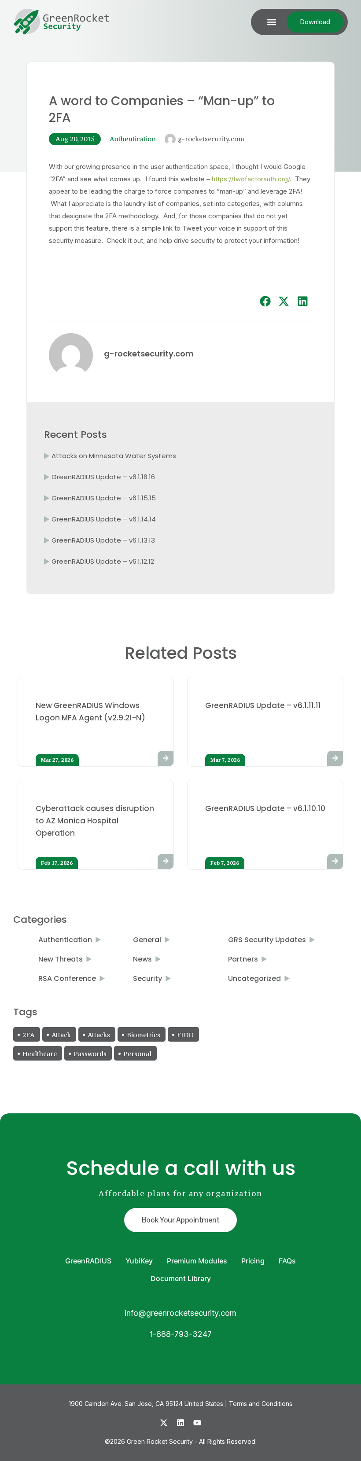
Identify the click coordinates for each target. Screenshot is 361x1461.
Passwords (90, 1054)
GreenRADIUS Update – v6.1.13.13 (103, 540)
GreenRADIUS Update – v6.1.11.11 (263, 705)
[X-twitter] (164, 1423)
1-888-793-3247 (181, 1334)
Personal (137, 1054)
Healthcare (39, 1054)
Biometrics (143, 1035)
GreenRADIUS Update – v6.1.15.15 (104, 498)
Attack (61, 1035)
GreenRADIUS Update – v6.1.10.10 (265, 808)
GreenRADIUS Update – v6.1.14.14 (104, 519)
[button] (271, 22)
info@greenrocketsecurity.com (180, 1313)
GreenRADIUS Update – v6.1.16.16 (103, 476)
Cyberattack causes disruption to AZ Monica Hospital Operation (95, 820)
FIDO (185, 1035)
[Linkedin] (180, 1423)
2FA (28, 1035)
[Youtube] (197, 1423)
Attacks (99, 1035)
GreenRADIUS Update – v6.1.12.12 (103, 561)
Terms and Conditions (260, 1403)
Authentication (133, 139)
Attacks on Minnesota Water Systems (114, 455)
